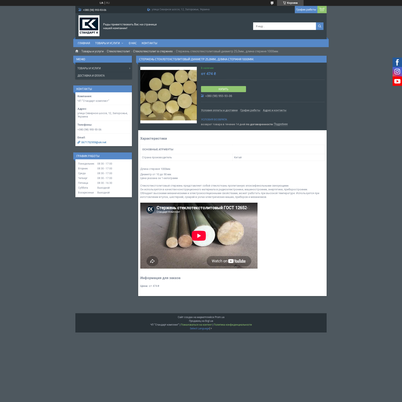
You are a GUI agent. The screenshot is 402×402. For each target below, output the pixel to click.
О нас (133, 43)
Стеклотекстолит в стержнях (153, 51)
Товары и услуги (107, 43)
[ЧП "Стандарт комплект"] (89, 25)
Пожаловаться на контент (196, 324)
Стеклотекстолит (118, 51)
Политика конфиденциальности (233, 324)
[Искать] (319, 26)
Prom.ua (219, 317)
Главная (84, 43)
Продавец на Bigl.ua (201, 321)
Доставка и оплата (91, 75)
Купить (223, 89)
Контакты (149, 43)
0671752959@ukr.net (93, 142)
